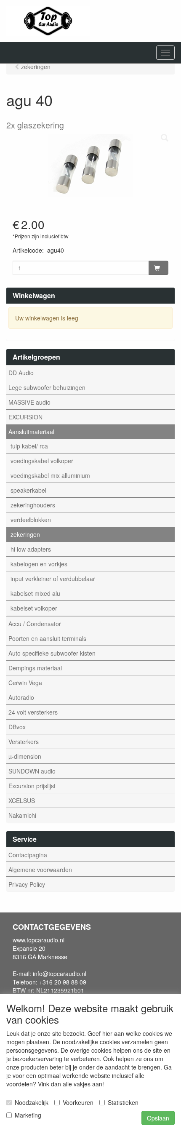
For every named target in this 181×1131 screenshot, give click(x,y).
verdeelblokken (31, 519)
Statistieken (123, 1102)
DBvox (17, 727)
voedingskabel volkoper (42, 460)
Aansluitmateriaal (31, 431)
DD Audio (21, 372)
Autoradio (21, 697)
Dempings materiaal (35, 668)
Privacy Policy (26, 884)
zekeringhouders (33, 505)
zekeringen (25, 534)
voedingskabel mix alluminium (50, 475)
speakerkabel (28, 490)
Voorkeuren (78, 1102)
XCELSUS (21, 800)
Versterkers (23, 741)
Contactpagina (27, 855)
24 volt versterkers (33, 712)
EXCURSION (25, 417)
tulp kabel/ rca (29, 446)
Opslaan (158, 1118)
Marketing (28, 1115)
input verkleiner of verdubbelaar (53, 578)
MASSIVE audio (29, 402)
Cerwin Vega (25, 682)
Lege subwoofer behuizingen (46, 387)
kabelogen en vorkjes (39, 564)
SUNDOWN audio (32, 771)
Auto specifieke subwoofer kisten (52, 653)
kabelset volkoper (34, 608)
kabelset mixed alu (35, 593)
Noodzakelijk (31, 1102)
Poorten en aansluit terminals (47, 638)
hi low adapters (31, 549)
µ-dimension (24, 756)
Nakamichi (22, 815)
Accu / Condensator (34, 623)
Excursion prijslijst (32, 786)
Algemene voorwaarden (40, 869)
